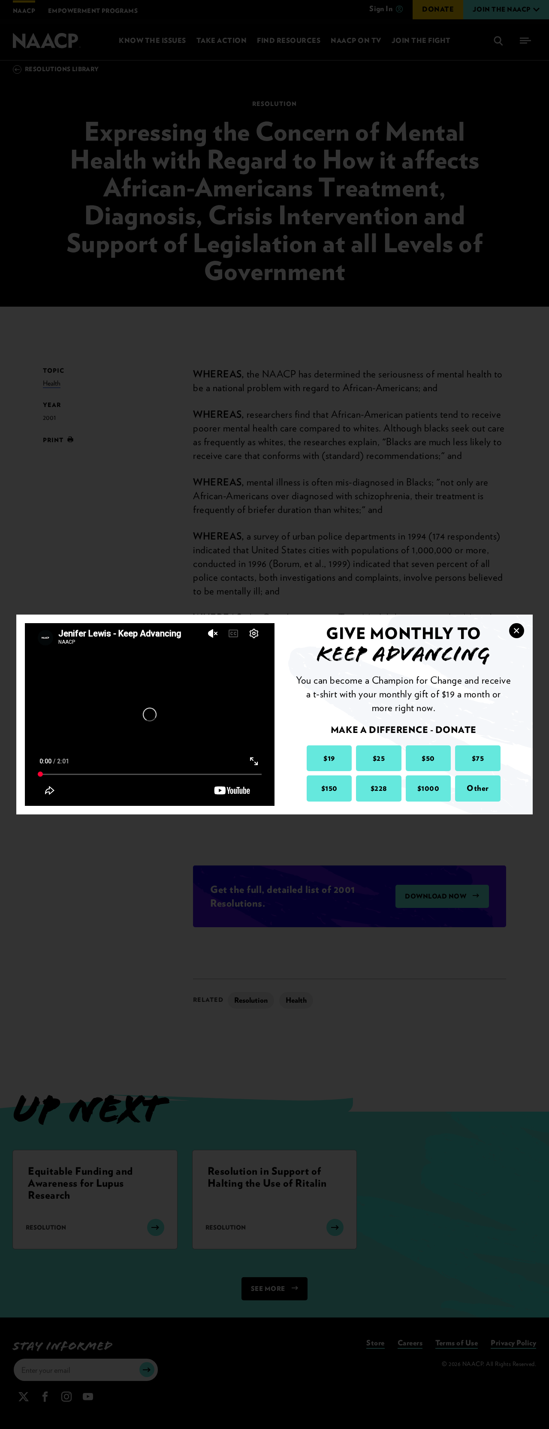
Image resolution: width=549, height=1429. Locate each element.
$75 (478, 758)
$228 (379, 788)
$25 (379, 758)
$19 (329, 758)
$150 (329, 788)
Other (478, 788)
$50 (428, 758)
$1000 (428, 788)
